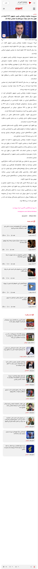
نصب (6, 3)
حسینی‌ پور (24, 216)
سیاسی (35, 14)
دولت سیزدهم (32, 216)
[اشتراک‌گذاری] (31, 567)
